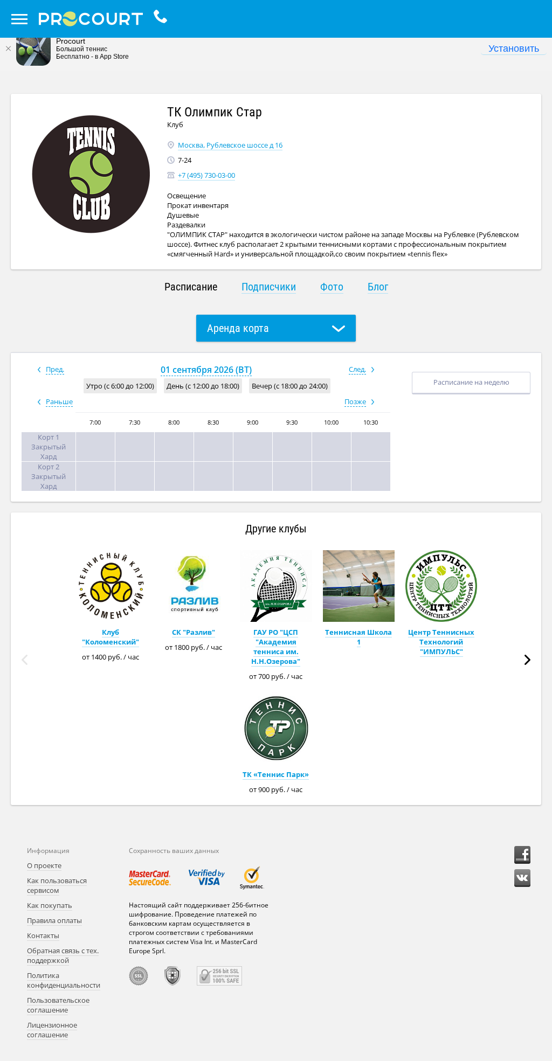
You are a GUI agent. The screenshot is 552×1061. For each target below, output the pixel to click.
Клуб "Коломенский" (110, 637)
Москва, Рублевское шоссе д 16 (230, 145)
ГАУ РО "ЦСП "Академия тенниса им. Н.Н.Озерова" (275, 646)
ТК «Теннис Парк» (276, 774)
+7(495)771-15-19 (163, 19)
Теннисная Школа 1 (358, 637)
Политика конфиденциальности (63, 980)
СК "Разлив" (193, 632)
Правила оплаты (54, 920)
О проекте (44, 865)
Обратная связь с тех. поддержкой (63, 955)
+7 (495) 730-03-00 (206, 175)
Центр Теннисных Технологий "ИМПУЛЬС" (441, 641)
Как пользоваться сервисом (57, 885)
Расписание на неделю (471, 382)
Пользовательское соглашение (58, 1005)
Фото (331, 286)
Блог (378, 286)
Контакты (43, 935)
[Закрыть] (8, 48)
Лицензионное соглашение (52, 1029)
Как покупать (49, 905)
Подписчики (269, 286)
